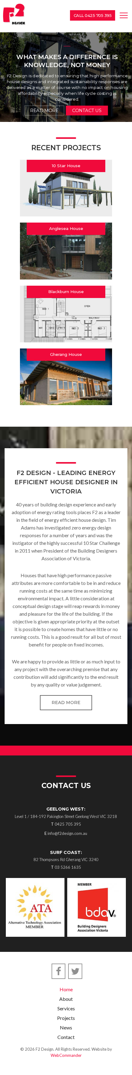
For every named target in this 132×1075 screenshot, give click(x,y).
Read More (66, 702)
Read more (44, 110)
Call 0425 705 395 (93, 15)
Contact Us (86, 110)
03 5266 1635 (68, 867)
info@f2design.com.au (67, 833)
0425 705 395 (68, 824)
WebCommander (66, 1055)
